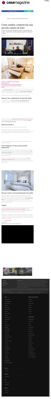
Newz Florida (30, 331)
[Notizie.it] (47, 0)
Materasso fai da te (5, 83)
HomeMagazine (7, 360)
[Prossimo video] (17, 55)
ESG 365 (6, 354)
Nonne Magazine (7, 329)
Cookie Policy (39, 289)
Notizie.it (6, 311)
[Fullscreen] (32, 55)
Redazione (4, 282)
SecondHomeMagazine (8, 362)
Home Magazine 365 (31, 352)
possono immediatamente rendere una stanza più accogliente (13, 209)
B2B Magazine (7, 346)
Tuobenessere (7, 325)
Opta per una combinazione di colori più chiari (10, 81)
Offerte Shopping (7, 313)
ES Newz (29, 309)
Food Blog (6, 305)
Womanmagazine (31, 319)
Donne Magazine (7, 303)
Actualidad (30, 299)
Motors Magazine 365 (32, 348)
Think (3, 285)
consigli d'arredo (18, 223)
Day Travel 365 (30, 350)
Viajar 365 (30, 307)
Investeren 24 (7, 390)
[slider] (8, 55)
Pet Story (6, 315)
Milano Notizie (7, 307)
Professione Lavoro (8, 317)
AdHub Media (20, 291)
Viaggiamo (6, 327)
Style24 (6, 321)
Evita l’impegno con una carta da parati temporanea (11, 84)
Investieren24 (7, 376)
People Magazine (7, 348)
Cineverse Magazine (8, 301)
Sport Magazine (7, 319)
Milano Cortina (7, 331)
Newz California (31, 327)
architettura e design (5, 223)
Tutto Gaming (7, 352)
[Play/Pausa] (3, 55)
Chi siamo (4, 280)
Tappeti (3, 87)
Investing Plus (30, 321)
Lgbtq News (7, 384)
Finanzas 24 (30, 301)
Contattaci (34, 289)
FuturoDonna (7, 358)
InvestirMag (7, 370)
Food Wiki (6, 356)
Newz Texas (30, 329)
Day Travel (6, 350)
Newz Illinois (30, 337)
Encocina (29, 313)
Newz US (29, 325)
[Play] (17, 48)
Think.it (6, 323)
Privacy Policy (44, 289)
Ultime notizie (5, 283)
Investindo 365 (30, 303)
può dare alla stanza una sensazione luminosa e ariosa (22, 118)
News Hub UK (7, 382)
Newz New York (31, 333)
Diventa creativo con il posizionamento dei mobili (11, 85)
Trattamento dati (7, 290)
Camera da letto (4, 222)
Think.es (29, 305)
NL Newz (6, 392)
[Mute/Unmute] (5, 55)
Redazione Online (8, 220)
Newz (29, 323)
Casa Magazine (19, 280)
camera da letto (12, 223)
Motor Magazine (7, 309)
